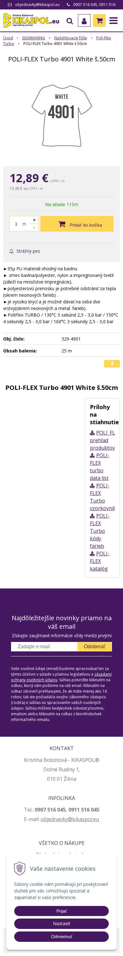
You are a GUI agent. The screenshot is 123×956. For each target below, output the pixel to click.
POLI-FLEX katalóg (99, 561)
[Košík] (99, 20)
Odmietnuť (61, 936)
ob (44, 819)
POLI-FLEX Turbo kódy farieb (99, 530)
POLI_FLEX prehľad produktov (105, 440)
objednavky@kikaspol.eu (37, 4)
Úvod (8, 38)
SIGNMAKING (33, 38)
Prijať (61, 911)
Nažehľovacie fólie (70, 38)
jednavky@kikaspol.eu (73, 819)
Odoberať (94, 646)
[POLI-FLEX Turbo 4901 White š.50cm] (61, 115)
